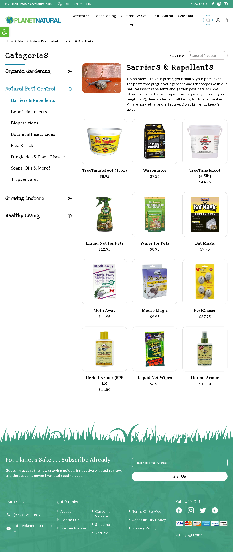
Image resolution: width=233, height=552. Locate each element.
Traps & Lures (24, 179)
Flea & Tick (22, 145)
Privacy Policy (144, 528)
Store (21, 41)
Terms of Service (146, 511)
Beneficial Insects (29, 111)
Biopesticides (24, 122)
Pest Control (162, 15)
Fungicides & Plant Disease (38, 156)
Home (9, 41)
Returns (102, 533)
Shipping (102, 524)
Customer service (103, 513)
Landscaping (105, 15)
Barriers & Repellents (33, 100)
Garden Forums (73, 528)
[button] (208, 19)
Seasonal (185, 15)
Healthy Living (22, 216)
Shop (130, 24)
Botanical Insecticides (33, 134)
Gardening (80, 15)
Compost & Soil (134, 15)
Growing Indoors (24, 198)
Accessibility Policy (149, 519)
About (65, 511)
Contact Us (70, 519)
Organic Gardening (28, 71)
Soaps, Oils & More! (30, 167)
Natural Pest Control (44, 41)
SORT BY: (177, 55)
